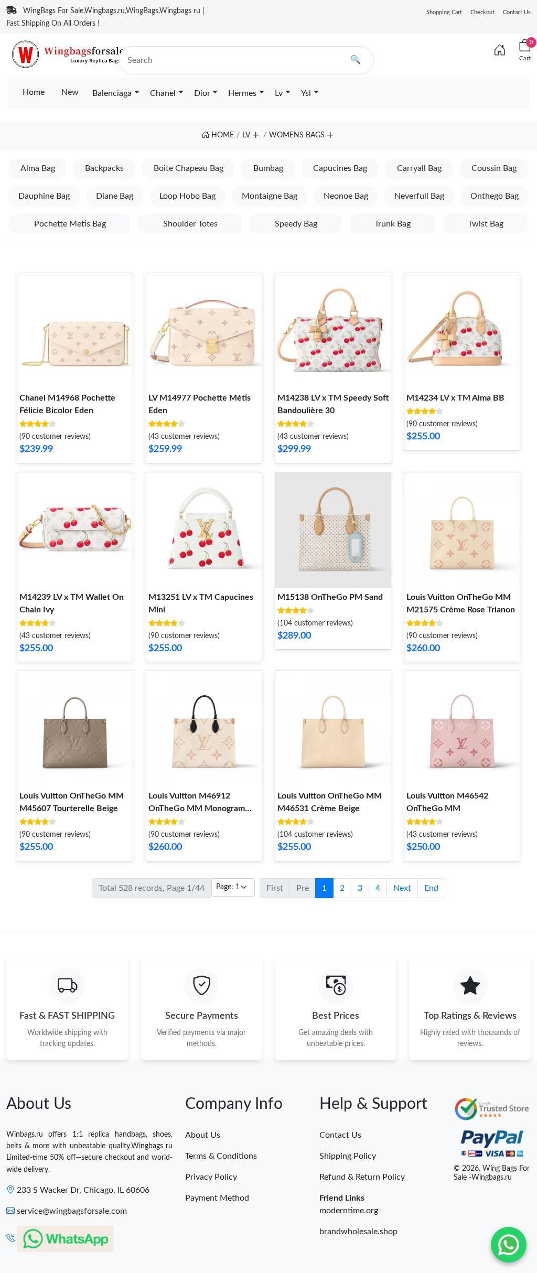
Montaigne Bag (269, 196)
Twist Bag (485, 224)
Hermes (242, 93)
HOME (221, 135)
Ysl (306, 93)
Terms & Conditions (221, 1156)
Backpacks (104, 168)
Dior (202, 93)
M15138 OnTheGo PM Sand (330, 597)
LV (246, 135)
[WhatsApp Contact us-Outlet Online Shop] (509, 1245)
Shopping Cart (444, 12)
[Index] (499, 50)
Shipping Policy (347, 1156)
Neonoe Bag (346, 196)
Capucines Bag (340, 168)
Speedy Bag (296, 224)
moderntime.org (348, 1210)
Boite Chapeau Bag (188, 168)
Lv (279, 93)
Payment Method (217, 1198)
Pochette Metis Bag (70, 224)
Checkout (482, 12)
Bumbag (268, 168)
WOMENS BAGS (297, 135)
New (70, 92)
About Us (202, 1135)
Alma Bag (37, 168)
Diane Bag (114, 196)
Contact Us (517, 12)
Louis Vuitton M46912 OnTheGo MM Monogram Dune (196, 808)
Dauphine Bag (44, 196)
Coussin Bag (494, 168)
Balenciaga (112, 93)
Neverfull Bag (419, 196)
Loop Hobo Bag (187, 196)
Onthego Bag (494, 196)
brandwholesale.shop (358, 1231)
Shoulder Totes (190, 224)
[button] (255, 133)
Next (402, 888)
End (431, 888)
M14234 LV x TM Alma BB (455, 398)
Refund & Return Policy (362, 1177)
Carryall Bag (419, 168)
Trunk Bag (392, 224)
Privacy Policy (211, 1177)
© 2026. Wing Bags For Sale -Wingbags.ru (492, 1173)
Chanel (163, 93)
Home (34, 92)
